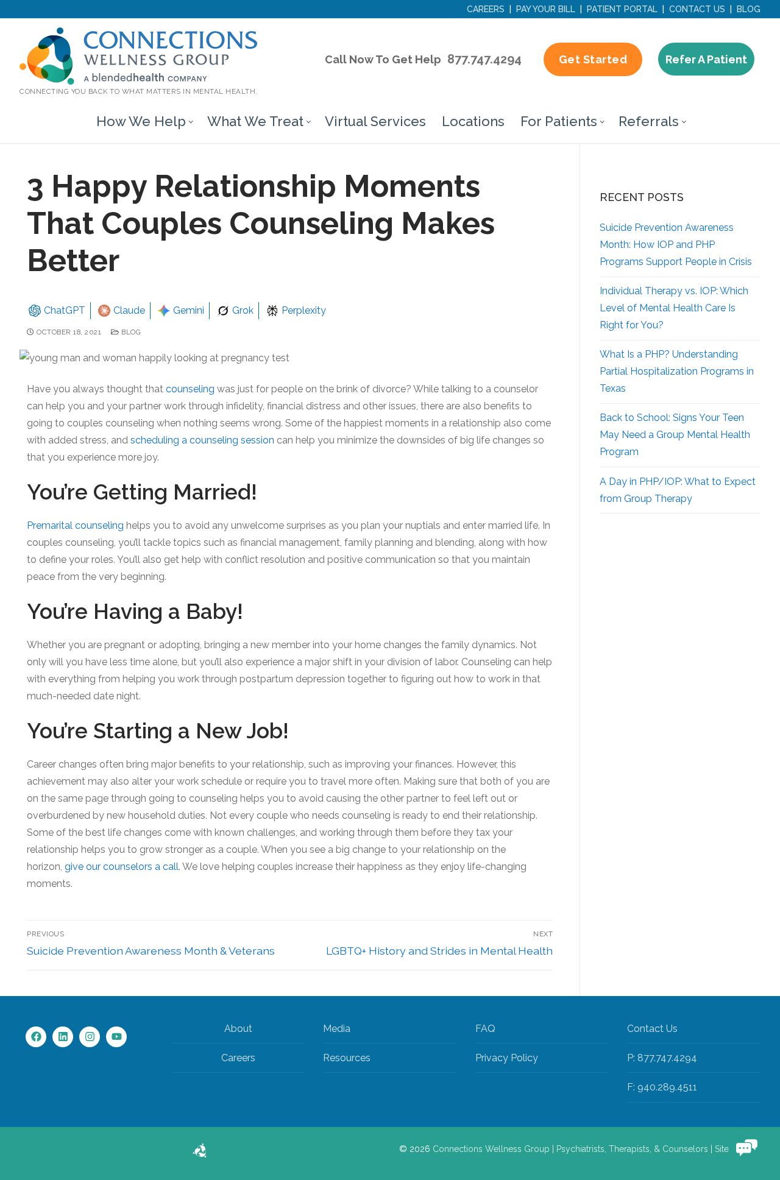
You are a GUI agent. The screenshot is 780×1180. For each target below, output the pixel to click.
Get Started (593, 59)
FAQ (485, 1028)
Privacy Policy (506, 1058)
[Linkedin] (62, 1036)
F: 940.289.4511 (662, 1087)
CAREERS (486, 9)
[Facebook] (36, 1036)
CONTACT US (697, 9)
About (238, 1028)
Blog (130, 332)
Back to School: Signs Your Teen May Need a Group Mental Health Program (675, 435)
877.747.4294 (484, 59)
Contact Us (652, 1028)
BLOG (748, 9)
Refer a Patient (706, 59)
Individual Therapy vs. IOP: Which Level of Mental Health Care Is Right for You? (674, 308)
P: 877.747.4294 (662, 1058)
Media (336, 1028)
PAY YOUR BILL (545, 9)
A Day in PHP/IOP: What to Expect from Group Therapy (678, 490)
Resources (346, 1058)
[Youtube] (116, 1036)
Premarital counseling (75, 525)
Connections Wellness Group (491, 1149)
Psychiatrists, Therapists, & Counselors (632, 1149)
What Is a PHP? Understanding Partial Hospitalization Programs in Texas (677, 371)
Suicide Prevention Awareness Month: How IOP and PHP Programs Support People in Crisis (676, 244)
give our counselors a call (122, 866)
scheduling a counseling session (202, 440)
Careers (238, 1058)
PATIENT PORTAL (622, 9)
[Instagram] (89, 1036)
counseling (190, 389)
